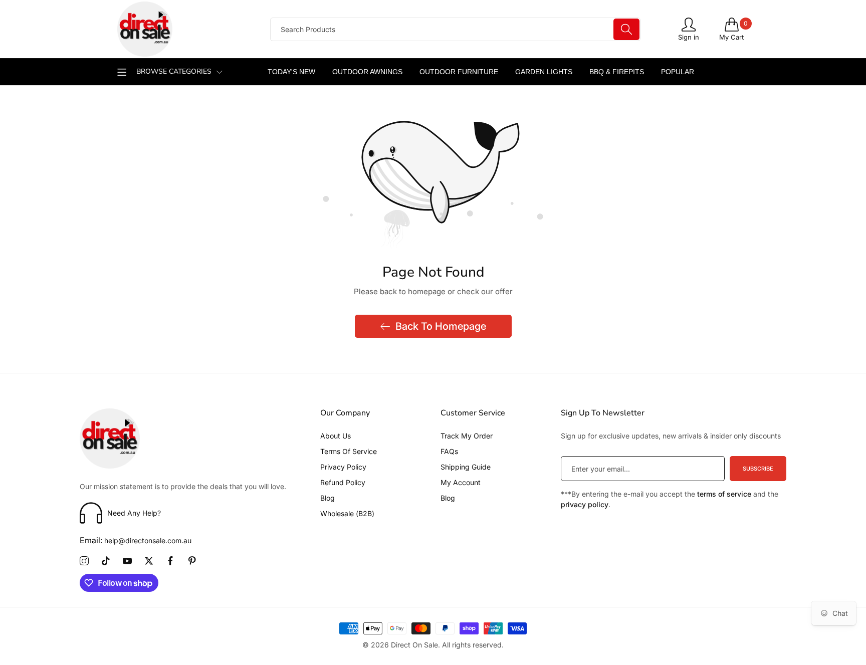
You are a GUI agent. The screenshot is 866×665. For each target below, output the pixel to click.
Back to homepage (440, 326)
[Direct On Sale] (185, 29)
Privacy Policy (343, 467)
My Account (461, 482)
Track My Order (467, 435)
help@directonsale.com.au (135, 540)
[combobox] (455, 29)
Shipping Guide (466, 467)
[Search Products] (626, 29)
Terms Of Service (348, 451)
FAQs (449, 451)
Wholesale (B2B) (347, 513)
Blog (327, 498)
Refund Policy (342, 482)
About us (335, 435)
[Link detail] (84, 561)
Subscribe (758, 468)
